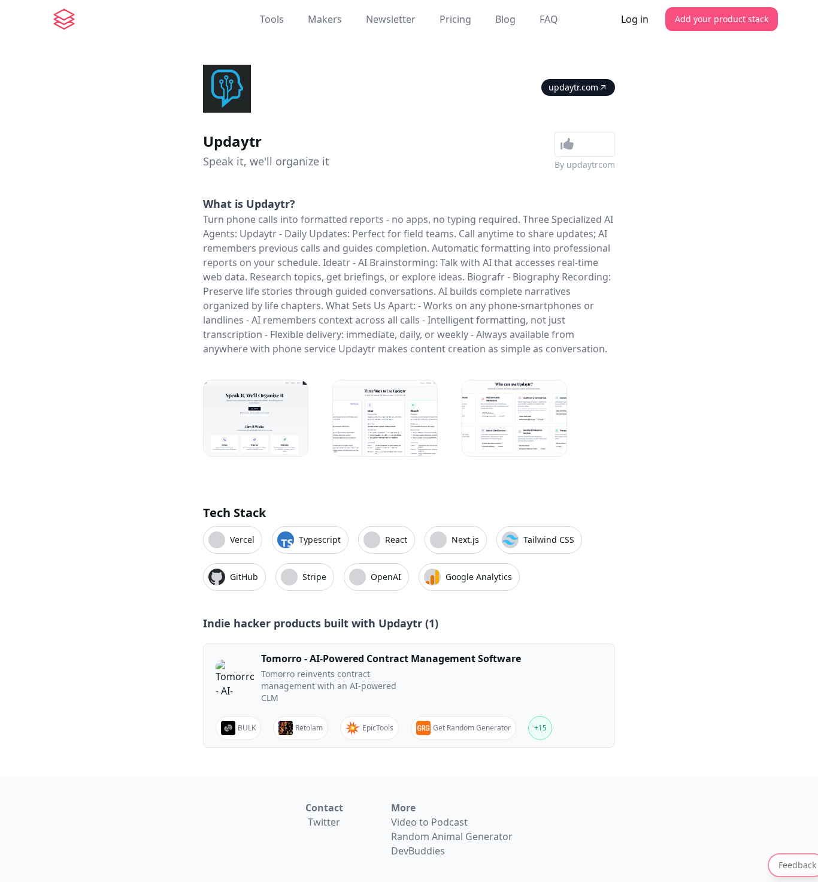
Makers (325, 19)
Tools (272, 19)
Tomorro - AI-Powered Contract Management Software (391, 658)
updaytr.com (573, 87)
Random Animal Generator (452, 836)
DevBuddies (418, 850)
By (585, 164)
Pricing (455, 19)
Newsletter (391, 19)
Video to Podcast (429, 822)
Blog (505, 19)
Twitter (324, 822)
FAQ (549, 19)
